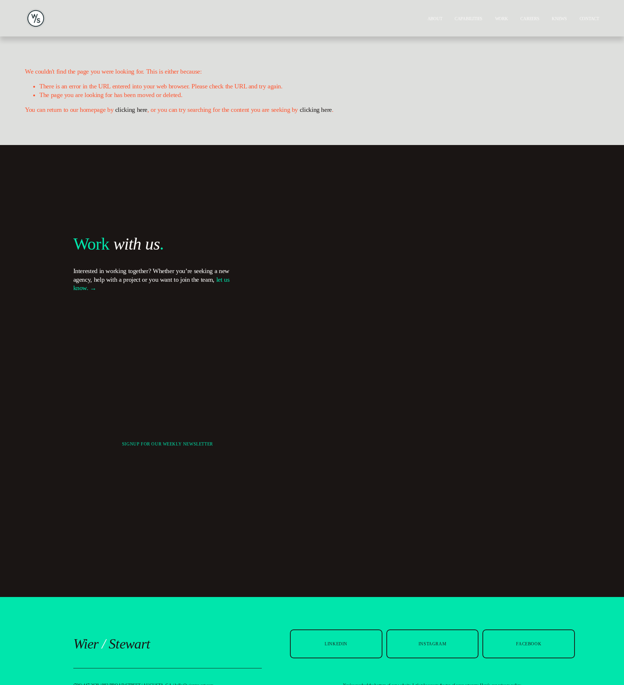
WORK (501, 18)
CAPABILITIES (468, 18)
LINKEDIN (336, 643)
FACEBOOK (528, 643)
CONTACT (589, 18)
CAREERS (529, 18)
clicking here (131, 109)
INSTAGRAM (432, 643)
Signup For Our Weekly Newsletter (167, 444)
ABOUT (435, 18)
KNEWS (559, 18)
